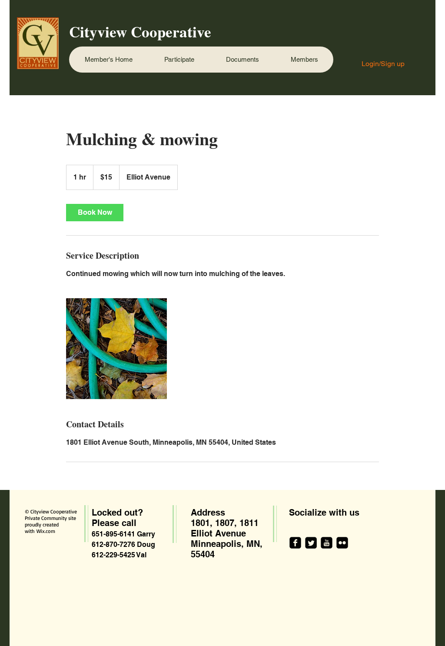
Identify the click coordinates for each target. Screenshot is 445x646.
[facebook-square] (295, 543)
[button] (179, 60)
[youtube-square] (326, 543)
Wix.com (46, 531)
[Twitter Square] (311, 543)
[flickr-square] (342, 543)
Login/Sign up (383, 64)
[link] (94, 212)
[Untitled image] (116, 348)
